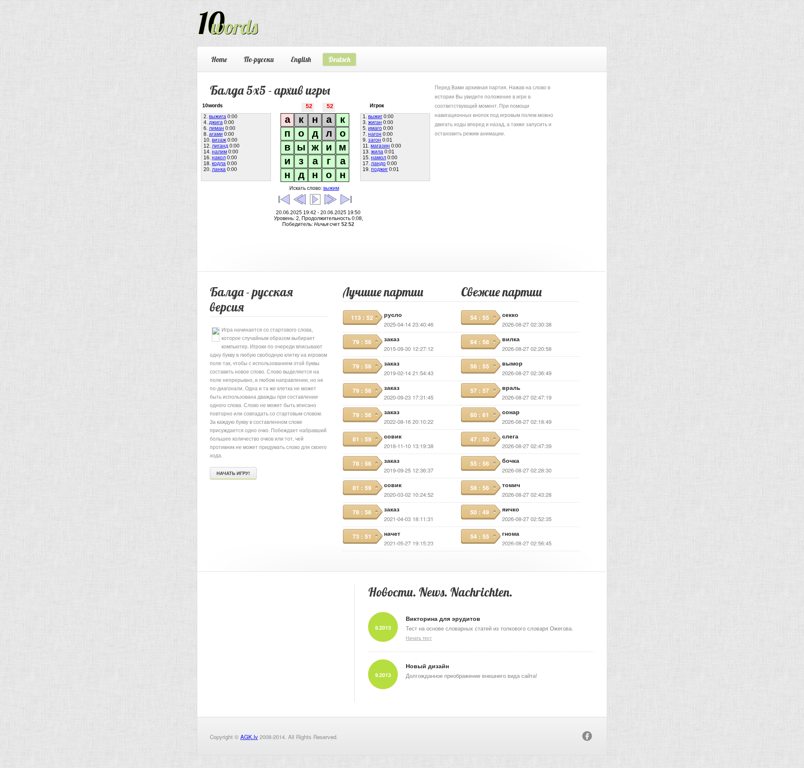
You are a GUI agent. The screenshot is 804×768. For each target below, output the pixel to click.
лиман (216, 128)
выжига (217, 116)
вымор (512, 363)
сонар (511, 411)
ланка (219, 169)
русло (393, 314)
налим (219, 152)
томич (511, 484)
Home (219, 59)
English (301, 59)
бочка (510, 460)
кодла (219, 163)
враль (511, 387)
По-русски (259, 59)
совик (393, 436)
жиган (375, 122)
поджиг (379, 169)
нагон (374, 134)
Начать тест (419, 637)
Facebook (587, 736)
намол (378, 158)
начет (392, 533)
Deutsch (339, 59)
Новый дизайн (427, 666)
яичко (510, 509)
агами (216, 134)
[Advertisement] (497, 190)
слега (510, 436)
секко (510, 314)
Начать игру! (233, 473)
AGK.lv (249, 737)
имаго (375, 128)
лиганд (220, 146)
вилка (511, 339)
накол (219, 158)
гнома (510, 533)
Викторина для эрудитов (443, 618)
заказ (391, 339)
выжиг (375, 116)
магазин (380, 146)
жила (377, 152)
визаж (219, 140)
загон (374, 140)
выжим (331, 188)
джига (216, 122)
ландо (378, 163)
